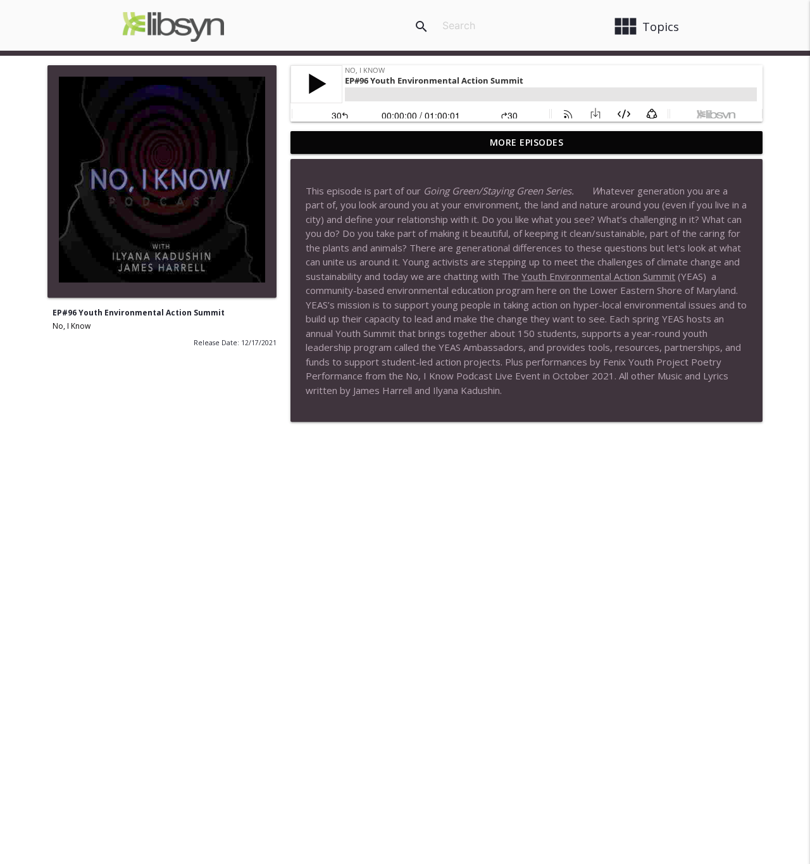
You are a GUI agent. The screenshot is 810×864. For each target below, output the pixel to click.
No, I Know (71, 326)
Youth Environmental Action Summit (598, 276)
